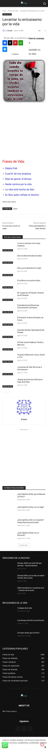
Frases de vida (13, 11)
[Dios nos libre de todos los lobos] (8, 259)
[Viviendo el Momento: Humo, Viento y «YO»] (8, 358)
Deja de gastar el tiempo (18, 178)
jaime (15, 209)
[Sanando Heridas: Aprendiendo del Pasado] (8, 333)
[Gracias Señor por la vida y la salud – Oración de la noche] (8, 579)
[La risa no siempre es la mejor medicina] (8, 246)
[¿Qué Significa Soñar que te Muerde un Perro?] (8, 497)
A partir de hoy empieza (18, 173)
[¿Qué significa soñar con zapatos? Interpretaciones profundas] (8, 523)
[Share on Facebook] (4, 42)
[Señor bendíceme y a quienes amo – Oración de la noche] (8, 591)
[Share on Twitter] (10, 42)
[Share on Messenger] (4, 49)
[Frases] (4, 30)
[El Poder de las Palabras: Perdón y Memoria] (8, 345)
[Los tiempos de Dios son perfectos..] (8, 623)
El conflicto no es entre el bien (28, 280)
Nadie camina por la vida (18, 184)
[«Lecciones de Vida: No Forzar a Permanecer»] (8, 370)
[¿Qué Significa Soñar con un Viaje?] (8, 510)
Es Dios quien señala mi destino (22, 194)
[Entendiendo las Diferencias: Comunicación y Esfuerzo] (8, 308)
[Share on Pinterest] (15, 42)
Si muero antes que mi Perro (28, 633)
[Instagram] (30, 728)
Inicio (4, 11)
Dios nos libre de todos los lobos (29, 256)
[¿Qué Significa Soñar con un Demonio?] (8, 536)
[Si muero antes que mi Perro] (8, 636)
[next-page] (7, 391)
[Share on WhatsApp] (20, 42)
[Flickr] (24, 728)
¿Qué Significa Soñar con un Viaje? (30, 507)
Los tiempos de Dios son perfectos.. (31, 620)
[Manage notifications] (42, 745)
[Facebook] (18, 728)
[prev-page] (4, 391)
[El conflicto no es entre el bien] (8, 284)
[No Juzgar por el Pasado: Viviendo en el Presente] (8, 296)
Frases (10, 30)
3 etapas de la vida (24, 608)
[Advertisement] (24, 130)
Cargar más (23, 545)
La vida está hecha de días (19, 189)
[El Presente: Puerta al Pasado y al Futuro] (8, 321)
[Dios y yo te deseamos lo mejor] (8, 271)
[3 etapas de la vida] (8, 611)
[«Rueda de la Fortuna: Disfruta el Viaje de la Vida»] (8, 383)
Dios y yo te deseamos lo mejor (29, 268)
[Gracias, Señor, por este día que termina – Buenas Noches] (8, 566)
